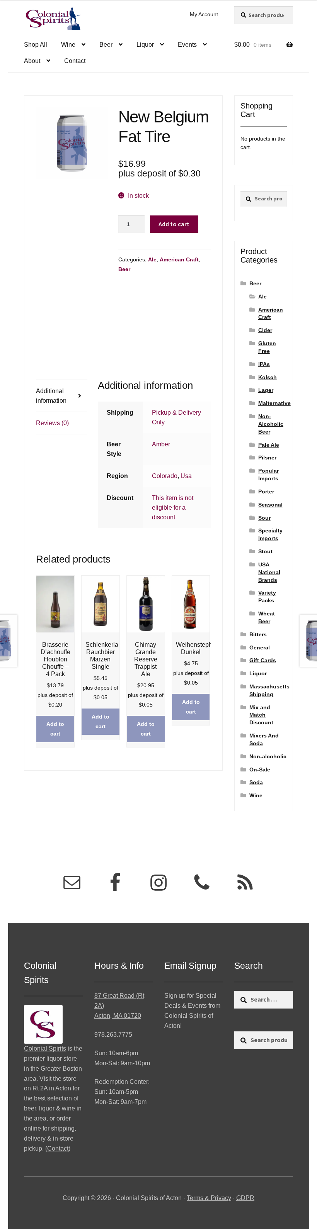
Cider (265, 330)
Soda (256, 782)
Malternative (274, 403)
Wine (68, 44)
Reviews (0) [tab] (52, 423)
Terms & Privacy (209, 1198)
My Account (204, 14)
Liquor (145, 44)
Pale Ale (268, 445)
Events (187, 44)
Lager (265, 390)
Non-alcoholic (267, 756)
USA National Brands (269, 572)
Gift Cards (262, 660)
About (32, 61)
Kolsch (267, 377)
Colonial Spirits (45, 1048)
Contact (74, 61)
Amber (161, 444)
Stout (265, 551)
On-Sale (259, 769)
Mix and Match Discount (261, 715)
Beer (105, 44)
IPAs (264, 364)
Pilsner (267, 457)
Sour (264, 518)
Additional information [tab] (51, 396)
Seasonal (270, 505)
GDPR (245, 1198)
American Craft (179, 259)
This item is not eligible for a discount (172, 507)
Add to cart (173, 224)
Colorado (164, 476)
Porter (266, 491)
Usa (186, 476)
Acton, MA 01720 (117, 1015)
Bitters (258, 634)
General (259, 647)
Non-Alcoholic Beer (270, 424)
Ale (152, 259)
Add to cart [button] (55, 729)
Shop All (35, 44)
